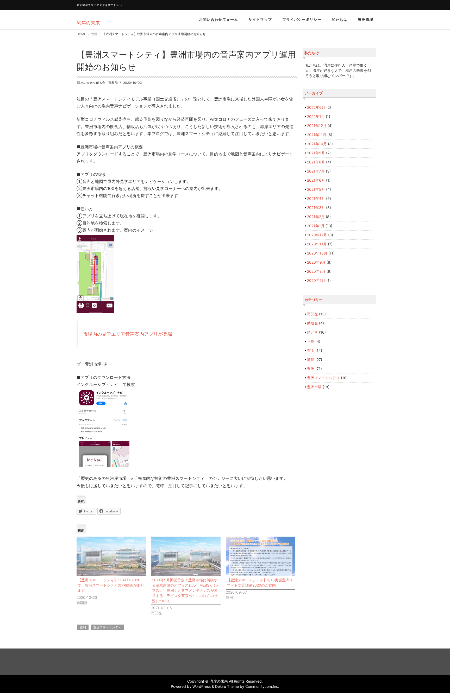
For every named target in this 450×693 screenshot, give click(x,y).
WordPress (201, 686)
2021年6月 (316, 180)
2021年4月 (316, 198)
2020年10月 (317, 253)
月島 (310, 341)
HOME (81, 34)
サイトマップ (260, 19)
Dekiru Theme (227, 686)
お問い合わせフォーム (218, 19)
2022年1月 (316, 116)
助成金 (312, 323)
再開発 (312, 314)
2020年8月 (316, 271)
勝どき (312, 332)
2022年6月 (316, 107)
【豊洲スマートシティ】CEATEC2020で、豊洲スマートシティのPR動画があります (111, 585)
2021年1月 (315, 226)
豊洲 (94, 34)
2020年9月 (316, 262)
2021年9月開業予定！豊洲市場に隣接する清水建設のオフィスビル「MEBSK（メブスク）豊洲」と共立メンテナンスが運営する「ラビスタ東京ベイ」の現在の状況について (185, 590)
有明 (310, 350)
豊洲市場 (365, 19)
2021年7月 (316, 171)
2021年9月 (316, 153)
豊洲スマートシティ (107, 627)
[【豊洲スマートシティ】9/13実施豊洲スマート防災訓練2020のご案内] (260, 556)
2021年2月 (316, 216)
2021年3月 (316, 207)
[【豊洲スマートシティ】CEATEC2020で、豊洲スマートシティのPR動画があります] (111, 556)
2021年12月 (317, 125)
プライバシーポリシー (301, 19)
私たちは (339, 19)
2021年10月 (317, 144)
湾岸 (310, 359)
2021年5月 (316, 189)
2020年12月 (317, 235)
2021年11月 (316, 134)
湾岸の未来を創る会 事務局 (97, 83)
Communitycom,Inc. (262, 686)
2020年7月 (316, 280)
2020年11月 (317, 244)
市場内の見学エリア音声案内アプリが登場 (127, 334)
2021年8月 (316, 162)
